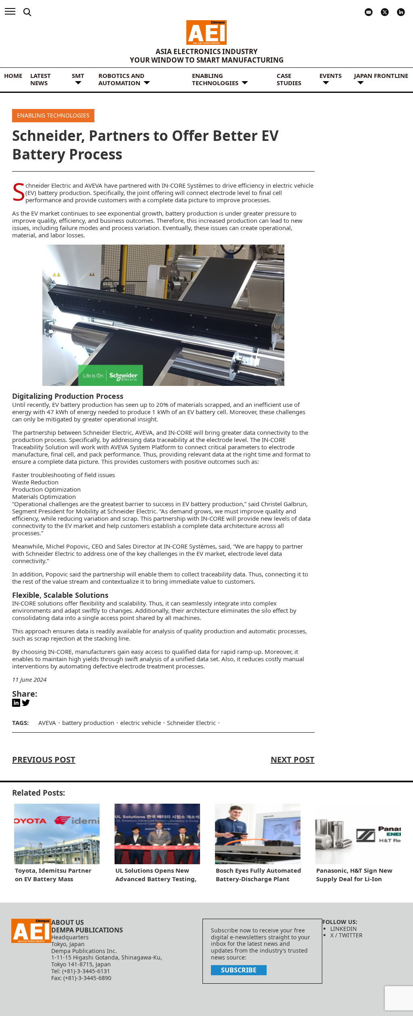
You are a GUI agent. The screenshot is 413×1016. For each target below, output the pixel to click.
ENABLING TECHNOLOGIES (215, 79)
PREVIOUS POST (43, 759)
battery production (191, 213)
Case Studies (289, 79)
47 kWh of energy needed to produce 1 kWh (108, 412)
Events (330, 75)
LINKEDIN (343, 928)
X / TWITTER (346, 935)
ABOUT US (67, 922)
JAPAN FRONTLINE (381, 75)
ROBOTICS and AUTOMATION (121, 79)
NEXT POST (293, 759)
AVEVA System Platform (143, 447)
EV (34, 213)
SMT (78, 75)
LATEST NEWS (40, 79)
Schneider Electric (48, 185)
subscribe (239, 970)
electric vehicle (140, 723)
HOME (13, 75)
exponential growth (135, 213)
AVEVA (93, 185)
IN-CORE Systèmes (187, 185)
